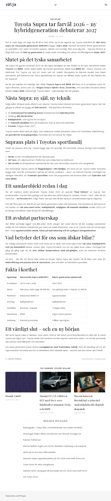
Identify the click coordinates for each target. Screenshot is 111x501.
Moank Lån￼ (13, 396)
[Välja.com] (10, 4)
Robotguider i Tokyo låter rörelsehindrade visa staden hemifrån (52, 427)
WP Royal (22, 496)
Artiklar (55, 19)
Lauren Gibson (15, 358)
